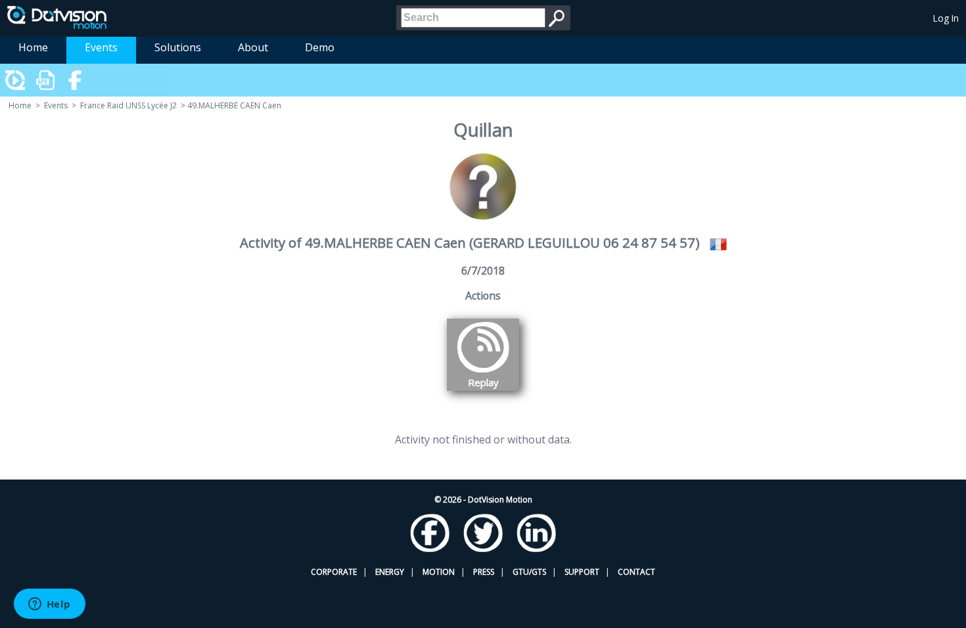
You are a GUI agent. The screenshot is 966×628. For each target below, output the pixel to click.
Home (33, 47)
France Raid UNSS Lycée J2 (128, 105)
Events (101, 47)
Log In (946, 18)
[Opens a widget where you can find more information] (49, 605)
